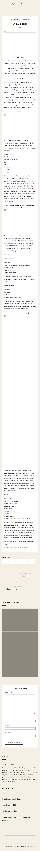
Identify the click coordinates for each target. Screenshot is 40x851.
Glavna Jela (15, 20)
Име (7, 718)
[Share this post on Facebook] (5, 561)
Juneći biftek (20, 640)
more (13, 781)
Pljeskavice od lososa (20, 663)
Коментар (9, 693)
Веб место (8, 733)
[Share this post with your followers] (12, 561)
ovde (24, 276)
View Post (20, 623)
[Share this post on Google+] (25, 561)
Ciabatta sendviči (20, 588)
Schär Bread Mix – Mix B (17, 518)
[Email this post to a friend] (32, 561)
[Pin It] (18, 561)
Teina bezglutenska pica (20, 618)
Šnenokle (20, 575)
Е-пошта (8, 725)
